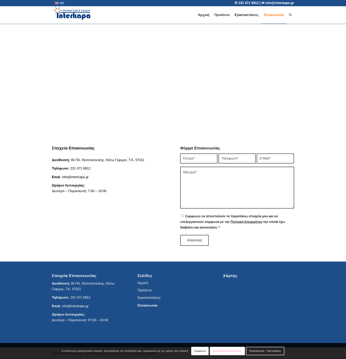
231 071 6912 (249, 3)
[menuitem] (203, 15)
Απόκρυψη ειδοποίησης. (227, 351)
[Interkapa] (72, 15)
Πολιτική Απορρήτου (246, 222)
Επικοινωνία (147, 305)
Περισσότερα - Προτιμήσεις (265, 351)
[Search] (290, 15)
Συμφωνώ (200, 351)
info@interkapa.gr (279, 3)
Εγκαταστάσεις (149, 298)
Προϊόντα (145, 290)
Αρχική (143, 283)
